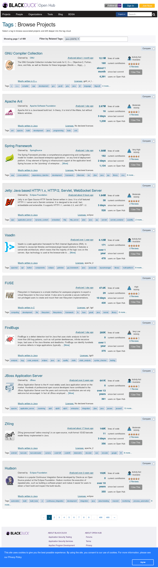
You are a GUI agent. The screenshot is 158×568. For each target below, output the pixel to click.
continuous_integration (55, 501)
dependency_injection (40, 175)
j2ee (95, 175)
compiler (25, 86)
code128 (57, 453)
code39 (67, 453)
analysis (14, 360)
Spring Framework (18, 145)
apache (20, 130)
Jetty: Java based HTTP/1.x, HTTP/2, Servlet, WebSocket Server (53, 190)
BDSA (71, 14)
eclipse (51, 267)
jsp (108, 175)
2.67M (102, 106)
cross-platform (23, 175)
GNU (32, 57)
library (115, 175)
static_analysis (85, 360)
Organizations (35, 14)
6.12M (102, 240)
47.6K (102, 287)
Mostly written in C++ (27, 81)
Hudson (10, 468)
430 (104, 302)
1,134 (103, 165)
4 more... (106, 85)
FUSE (9, 282)
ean (96, 453)
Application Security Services (61, 541)
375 (104, 351)
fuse (83, 312)
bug (22, 360)
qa (59, 360)
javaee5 (119, 408)
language (87, 86)
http (64, 219)
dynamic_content (41, 219)
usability (130, 219)
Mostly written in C (26, 307)
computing (15, 312)
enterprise (75, 408)
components (40, 267)
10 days (101, 298)
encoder (105, 453)
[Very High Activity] (129, 151)
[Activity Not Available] (129, 58)
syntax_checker (100, 360)
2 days (102, 160)
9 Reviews (134, 340)
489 (107, 517)
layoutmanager (105, 267)
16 (104, 111)
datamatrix (78, 453)
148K (103, 428)
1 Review (134, 388)
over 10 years (101, 484)
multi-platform (128, 267)
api (22, 267)
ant (12, 130)
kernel (106, 312)
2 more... (139, 219)
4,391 (103, 76)
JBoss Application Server (23, 375)
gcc (53, 86)
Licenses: (78, 81)
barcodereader (35, 453)
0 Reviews (134, 248)
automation (15, 501)
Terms (88, 541)
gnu (67, 86)
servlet (104, 219)
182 (104, 155)
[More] (65, 163)
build (28, 130)
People (19, 14)
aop (12, 175)
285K (103, 332)
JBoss (33, 380)
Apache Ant (13, 101)
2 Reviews (134, 203)
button (29, 267)
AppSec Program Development (62, 545)
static (74, 360)
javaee (109, 408)
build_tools (34, 501)
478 (104, 258)
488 (100, 517)
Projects (6, 14)
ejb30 (58, 408)
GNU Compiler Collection (23, 53)
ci (42, 501)
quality (65, 360)
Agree (142, 562)
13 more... (128, 408)
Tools (50, 14)
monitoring (126, 501)
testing (112, 360)
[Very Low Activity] (129, 333)
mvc (123, 175)
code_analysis (32, 360)
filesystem (45, 312)
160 (104, 63)
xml (75, 130)
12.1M (102, 58)
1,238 (103, 121)
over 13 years (101, 392)
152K (103, 473)
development (43, 86)
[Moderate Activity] (129, 106)
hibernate (80, 175)
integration (86, 408)
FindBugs (12, 327)
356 (104, 443)
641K (103, 380)
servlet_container (116, 219)
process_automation (141, 501)
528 (104, 210)
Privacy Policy (15, 557)
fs (78, 312)
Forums (89, 537)
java (74, 86)
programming (58, 130)
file (37, 312)
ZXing (9, 423)
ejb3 (50, 408)
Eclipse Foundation (38, 194)
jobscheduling (104, 501)
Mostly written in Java (27, 125)
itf (121, 453)
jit (79, 86)
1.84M (102, 195)
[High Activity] (129, 288)
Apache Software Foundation (43, 105)
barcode (23, 453)
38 (104, 200)
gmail (91, 312)
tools (69, 130)
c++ (17, 86)
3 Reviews (134, 159)
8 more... (131, 174)
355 (104, 491)
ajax (12, 219)
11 (104, 433)
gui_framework (72, 267)
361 (104, 399)
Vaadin (10, 234)
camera (48, 453)
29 (104, 293)
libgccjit (97, 86)
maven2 (115, 501)
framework (69, 175)
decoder (88, 453)
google (114, 453)
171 (104, 245)
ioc (89, 175)
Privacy (89, 545)
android (14, 453)
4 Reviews (134, 114)
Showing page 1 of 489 (15, 38)
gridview (60, 267)
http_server (74, 219)
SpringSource (36, 150)
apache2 (14, 267)
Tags (7, 24)
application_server (25, 219)
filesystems (57, 312)
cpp (33, 86)
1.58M (102, 150)
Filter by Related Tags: (51, 38)
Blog (60, 14)
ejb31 (65, 408)
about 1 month (101, 69)
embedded (56, 219)
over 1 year (102, 251)
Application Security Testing (60, 537)
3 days (102, 116)
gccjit (60, 86)
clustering (41, 408)
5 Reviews (134, 66)
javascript (92, 267)
